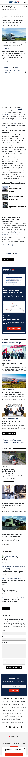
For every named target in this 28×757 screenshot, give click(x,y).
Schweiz (20, 109)
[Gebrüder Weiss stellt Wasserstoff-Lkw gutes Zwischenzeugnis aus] (14, 381)
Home (3, 14)
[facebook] (6, 727)
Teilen (16, 67)
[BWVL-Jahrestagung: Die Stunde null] (14, 352)
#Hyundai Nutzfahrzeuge (11, 343)
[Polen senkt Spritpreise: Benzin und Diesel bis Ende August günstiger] (14, 492)
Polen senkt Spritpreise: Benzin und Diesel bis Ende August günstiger (13, 505)
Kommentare (7, 67)
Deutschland (5, 114)
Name (3, 636)
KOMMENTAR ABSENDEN (14, 667)
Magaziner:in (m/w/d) (9, 591)
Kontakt (16, 743)
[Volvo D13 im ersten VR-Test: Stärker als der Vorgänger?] (14, 523)
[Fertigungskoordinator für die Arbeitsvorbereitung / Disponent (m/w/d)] (14, 567)
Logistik (4, 118)
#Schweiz (13, 442)
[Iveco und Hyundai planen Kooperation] (14, 410)
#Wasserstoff (11, 389)
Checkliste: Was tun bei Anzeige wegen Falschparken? (14, 291)
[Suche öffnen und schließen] (21, 2)
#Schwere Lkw (5, 442)
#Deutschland (20, 442)
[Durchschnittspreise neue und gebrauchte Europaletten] (14, 307)
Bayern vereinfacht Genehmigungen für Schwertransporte (9, 471)
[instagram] (14, 727)
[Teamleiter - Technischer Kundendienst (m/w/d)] (13, 597)
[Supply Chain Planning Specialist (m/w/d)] (11, 578)
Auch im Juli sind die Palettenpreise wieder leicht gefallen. (14, 323)
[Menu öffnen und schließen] (2, 2)
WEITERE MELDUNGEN (9, 433)
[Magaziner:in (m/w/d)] (7, 589)
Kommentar (4, 642)
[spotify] (21, 727)
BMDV (15, 123)
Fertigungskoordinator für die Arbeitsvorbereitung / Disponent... (13, 571)
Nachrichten (8, 14)
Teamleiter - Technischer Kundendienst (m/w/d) (10, 600)
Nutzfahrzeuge (5, 127)
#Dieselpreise (11, 501)
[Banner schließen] (23, 748)
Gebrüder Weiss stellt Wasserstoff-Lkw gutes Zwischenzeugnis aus (14, 393)
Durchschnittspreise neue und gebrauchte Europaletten (13, 319)
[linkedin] (17, 727)
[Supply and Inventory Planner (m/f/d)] (10, 556)
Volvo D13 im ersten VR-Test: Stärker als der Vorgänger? (12, 535)
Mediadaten (7, 743)
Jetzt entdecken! (14, 754)
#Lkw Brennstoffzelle (7, 440)
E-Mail (3, 630)
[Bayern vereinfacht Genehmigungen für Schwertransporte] (14, 458)
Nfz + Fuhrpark (16, 14)
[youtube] (10, 727)
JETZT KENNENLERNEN (14, 328)
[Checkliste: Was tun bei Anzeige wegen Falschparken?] (14, 280)
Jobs (23, 743)
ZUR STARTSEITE (8, 259)
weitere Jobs (6, 609)
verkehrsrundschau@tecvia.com (10, 245)
